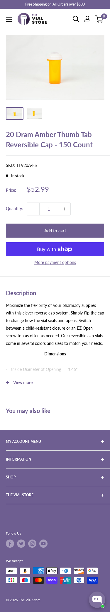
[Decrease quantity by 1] (33, 209)
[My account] (87, 19)
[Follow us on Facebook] (10, 544)
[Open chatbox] (97, 600)
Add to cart (55, 230)
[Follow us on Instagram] (32, 544)
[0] (99, 19)
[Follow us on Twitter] (21, 544)
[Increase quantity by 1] (64, 209)
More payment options (55, 262)
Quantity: (14, 208)
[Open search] (76, 19)
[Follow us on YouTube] (43, 544)
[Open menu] (9, 19)
